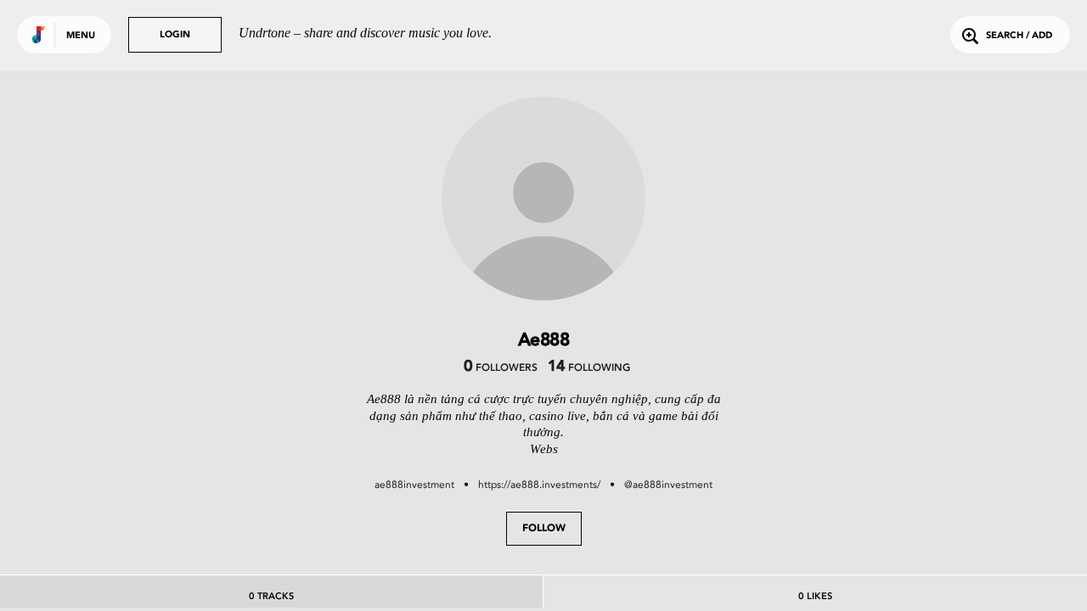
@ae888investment (668, 484)
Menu (80, 36)
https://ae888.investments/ (539, 484)
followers (501, 368)
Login (175, 35)
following (589, 368)
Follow (544, 529)
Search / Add (1019, 36)
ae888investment (414, 484)
